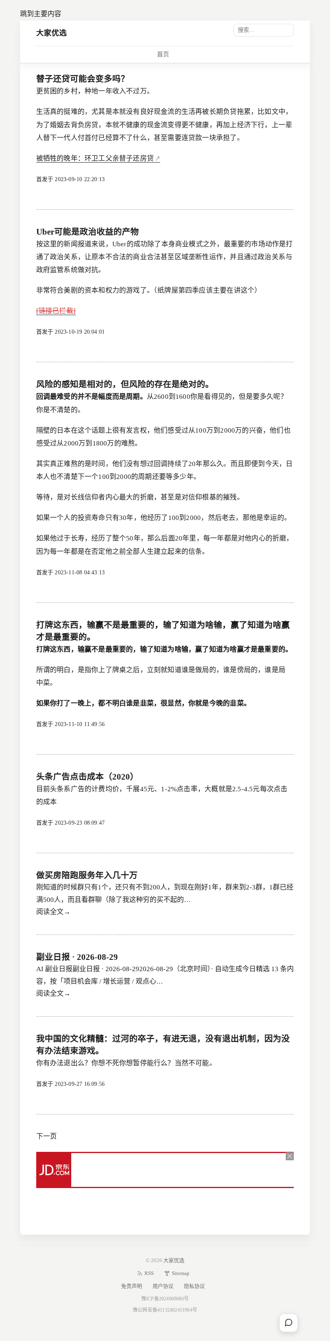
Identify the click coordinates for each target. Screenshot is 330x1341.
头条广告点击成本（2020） (87, 776)
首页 (163, 54)
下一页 (46, 1136)
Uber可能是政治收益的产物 (87, 231)
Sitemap (181, 1273)
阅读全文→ (53, 912)
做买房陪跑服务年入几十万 (87, 875)
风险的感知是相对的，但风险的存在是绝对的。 (125, 384)
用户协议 (163, 1286)
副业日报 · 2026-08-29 (77, 957)
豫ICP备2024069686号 (165, 1299)
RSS (149, 1273)
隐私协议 (194, 1286)
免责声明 (131, 1286)
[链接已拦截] (56, 311)
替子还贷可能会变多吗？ (82, 78)
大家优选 (51, 33)
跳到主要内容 (40, 14)
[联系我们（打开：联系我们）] (288, 1323)
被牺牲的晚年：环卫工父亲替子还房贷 (95, 158)
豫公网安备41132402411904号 (165, 1310)
